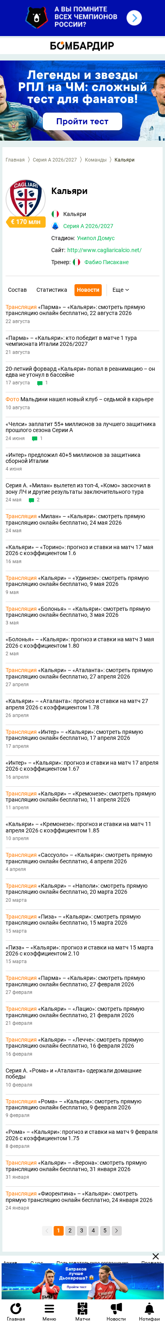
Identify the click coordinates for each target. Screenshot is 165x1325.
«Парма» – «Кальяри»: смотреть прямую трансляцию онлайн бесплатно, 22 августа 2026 (75, 310)
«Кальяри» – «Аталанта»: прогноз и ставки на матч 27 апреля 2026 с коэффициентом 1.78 (77, 704)
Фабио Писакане (107, 262)
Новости (88, 290)
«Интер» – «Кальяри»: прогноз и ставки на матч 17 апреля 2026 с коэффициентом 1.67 (82, 766)
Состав (17, 290)
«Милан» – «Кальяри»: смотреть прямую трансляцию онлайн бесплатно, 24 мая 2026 (75, 519)
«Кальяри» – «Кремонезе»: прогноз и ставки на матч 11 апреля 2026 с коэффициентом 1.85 (78, 827)
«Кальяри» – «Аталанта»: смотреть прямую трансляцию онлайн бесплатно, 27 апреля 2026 (79, 673)
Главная (15, 160)
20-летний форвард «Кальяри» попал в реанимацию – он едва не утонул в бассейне (80, 372)
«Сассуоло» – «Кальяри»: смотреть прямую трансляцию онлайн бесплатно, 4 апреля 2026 (79, 858)
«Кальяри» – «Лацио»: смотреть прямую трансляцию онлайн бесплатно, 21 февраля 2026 (75, 1012)
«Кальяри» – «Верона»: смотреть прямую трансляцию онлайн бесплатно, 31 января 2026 (76, 1166)
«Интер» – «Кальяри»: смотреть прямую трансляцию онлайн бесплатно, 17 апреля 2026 (74, 735)
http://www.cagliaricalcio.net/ (104, 250)
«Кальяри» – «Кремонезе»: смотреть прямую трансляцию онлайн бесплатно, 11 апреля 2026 (81, 797)
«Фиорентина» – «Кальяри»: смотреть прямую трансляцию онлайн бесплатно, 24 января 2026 (79, 1197)
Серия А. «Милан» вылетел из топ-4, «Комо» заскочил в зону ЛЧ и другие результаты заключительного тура (78, 489)
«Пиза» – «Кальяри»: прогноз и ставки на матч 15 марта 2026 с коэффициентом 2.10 (79, 951)
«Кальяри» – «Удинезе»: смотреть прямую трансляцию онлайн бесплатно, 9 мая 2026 (77, 581)
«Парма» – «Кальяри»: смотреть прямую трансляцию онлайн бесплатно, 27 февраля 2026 (75, 981)
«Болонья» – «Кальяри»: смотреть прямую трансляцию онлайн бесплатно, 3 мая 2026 (78, 612)
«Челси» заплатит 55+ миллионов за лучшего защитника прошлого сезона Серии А (81, 427)
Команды (96, 160)
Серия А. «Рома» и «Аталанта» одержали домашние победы (73, 1074)
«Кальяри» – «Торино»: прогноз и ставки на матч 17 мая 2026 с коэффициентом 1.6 (79, 550)
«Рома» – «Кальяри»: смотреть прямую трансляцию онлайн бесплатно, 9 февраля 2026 (73, 1105)
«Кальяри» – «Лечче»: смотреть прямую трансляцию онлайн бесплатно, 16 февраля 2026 (74, 1043)
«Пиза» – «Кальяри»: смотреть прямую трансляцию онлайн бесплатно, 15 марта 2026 (73, 920)
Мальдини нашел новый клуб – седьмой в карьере (79, 399)
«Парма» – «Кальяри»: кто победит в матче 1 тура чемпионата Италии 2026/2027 (71, 341)
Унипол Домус (96, 238)
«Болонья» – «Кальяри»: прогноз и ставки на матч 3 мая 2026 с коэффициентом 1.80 (80, 642)
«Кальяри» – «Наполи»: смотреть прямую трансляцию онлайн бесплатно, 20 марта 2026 (76, 889)
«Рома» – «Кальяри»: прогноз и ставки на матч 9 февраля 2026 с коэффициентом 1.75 (82, 1135)
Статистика (51, 290)
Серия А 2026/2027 (55, 160)
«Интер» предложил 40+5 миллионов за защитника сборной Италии (73, 458)
